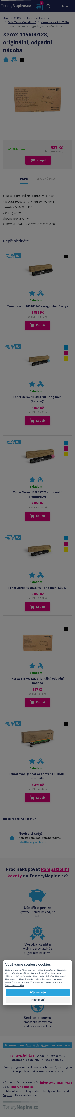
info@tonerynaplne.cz (33, 842)
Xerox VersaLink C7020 (55, 22)
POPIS (24, 179)
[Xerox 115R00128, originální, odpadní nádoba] (37, 99)
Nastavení (37, 999)
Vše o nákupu (54, 1060)
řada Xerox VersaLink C (22, 22)
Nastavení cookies (26, 1095)
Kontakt (56, 1055)
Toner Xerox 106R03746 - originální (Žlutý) (37, 588)
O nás (40, 1055)
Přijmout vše (38, 992)
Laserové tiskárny (38, 18)
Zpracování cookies (14, 985)
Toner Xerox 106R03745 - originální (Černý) (37, 306)
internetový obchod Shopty (33, 1091)
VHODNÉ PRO (45, 179)
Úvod (6, 18)
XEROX (18, 18)
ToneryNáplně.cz (21, 1087)
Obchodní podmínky (25, 1060)
